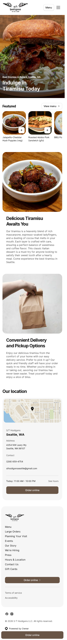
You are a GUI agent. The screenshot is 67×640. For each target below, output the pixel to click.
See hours (53, 481)
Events (9, 540)
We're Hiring (12, 550)
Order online (32, 490)
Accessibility (11, 597)
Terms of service (13, 592)
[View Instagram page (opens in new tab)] (12, 614)
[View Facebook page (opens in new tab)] (7, 614)
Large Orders (12, 531)
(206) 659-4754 (14, 462)
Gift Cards (11, 569)
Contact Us (11, 564)
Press (8, 554)
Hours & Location (15, 559)
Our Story (10, 545)
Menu (48, 7)
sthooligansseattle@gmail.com (21, 469)
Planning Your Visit (16, 536)
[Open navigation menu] (58, 7)
